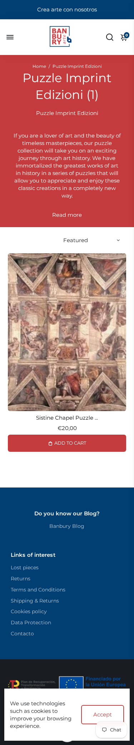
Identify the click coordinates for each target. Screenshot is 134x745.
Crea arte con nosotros (67, 9)
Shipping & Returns (35, 601)
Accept (102, 714)
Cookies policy (29, 611)
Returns (20, 578)
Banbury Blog (66, 526)
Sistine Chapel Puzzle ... (67, 417)
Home (39, 66)
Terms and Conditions (38, 589)
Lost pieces (25, 567)
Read (59, 214)
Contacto (22, 633)
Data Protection (31, 622)
